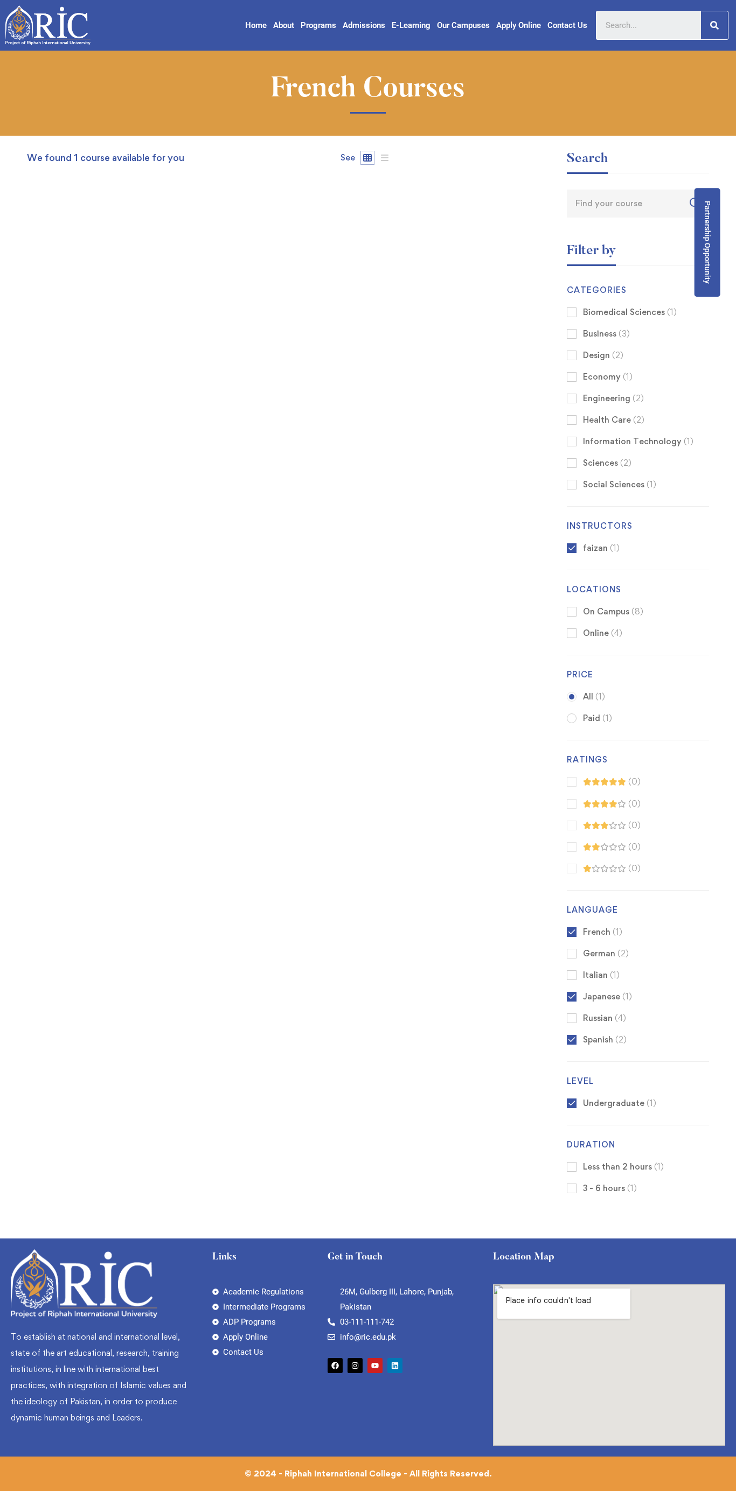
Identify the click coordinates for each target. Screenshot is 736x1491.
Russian (604, 1018)
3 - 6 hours (610, 1188)
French (602, 932)
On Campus (613, 611)
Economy (608, 377)
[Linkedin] (394, 1365)
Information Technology (638, 441)
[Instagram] (355, 1365)
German (606, 953)
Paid (597, 718)
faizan (38, 553)
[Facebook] (335, 1365)
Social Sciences (619, 484)
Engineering (613, 398)
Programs (318, 25)
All (594, 696)
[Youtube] (375, 1365)
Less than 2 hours (623, 1166)
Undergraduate (619, 1103)
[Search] (714, 25)
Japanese (607, 996)
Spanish (605, 1039)
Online (602, 633)
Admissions (364, 25)
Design (603, 355)
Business (606, 333)
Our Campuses (463, 25)
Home (256, 25)
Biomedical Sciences (630, 312)
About (283, 25)
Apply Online (518, 25)
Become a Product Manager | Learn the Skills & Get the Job (153, 571)
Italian (601, 975)
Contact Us (567, 25)
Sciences (607, 463)
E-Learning (411, 25)
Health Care (613, 420)
